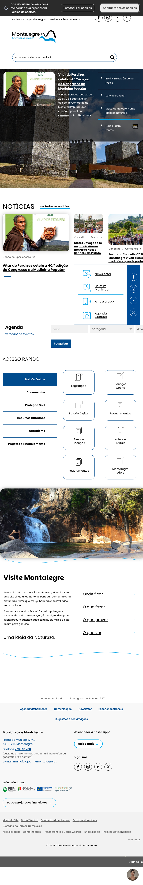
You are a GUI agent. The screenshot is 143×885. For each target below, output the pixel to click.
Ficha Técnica (29, 820)
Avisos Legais (92, 832)
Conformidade (32, 832)
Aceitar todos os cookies (120, 8)
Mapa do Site (10, 820)
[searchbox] (64, 57)
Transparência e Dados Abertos (62, 832)
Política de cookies (23, 12)
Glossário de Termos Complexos (22, 826)
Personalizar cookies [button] (77, 8)
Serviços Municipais (85, 820)
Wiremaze (134, 839)
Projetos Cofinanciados (117, 832)
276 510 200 (23, 749)
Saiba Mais (86, 744)
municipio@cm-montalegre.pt (35, 761)
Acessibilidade (11, 832)
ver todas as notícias (55, 206)
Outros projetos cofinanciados (27, 802)
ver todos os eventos (19, 334)
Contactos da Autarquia (55, 820)
